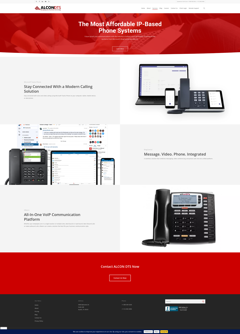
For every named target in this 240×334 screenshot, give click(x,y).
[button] (120, 48)
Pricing (37, 311)
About (36, 308)
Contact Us (38, 318)
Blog (36, 315)
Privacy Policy (39, 321)
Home (36, 305)
